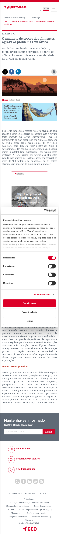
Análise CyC (35, 18)
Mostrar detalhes (42, 294)
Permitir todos (29, 303)
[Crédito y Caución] (15, 7)
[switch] (52, 266)
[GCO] (29, 530)
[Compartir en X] (5, 71)
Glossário (29, 520)
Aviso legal (28, 499)
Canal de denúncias (42, 506)
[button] (29, 112)
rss (42, 481)
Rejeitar (29, 321)
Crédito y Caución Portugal (15, 18)
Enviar (48, 431)
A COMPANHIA (15, 493)
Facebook (23, 481)
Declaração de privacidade (17, 506)
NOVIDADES (30, 493)
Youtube (36, 481)
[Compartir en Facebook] (12, 71)
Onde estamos (23, 448)
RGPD (11, 509)
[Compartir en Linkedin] (18, 71)
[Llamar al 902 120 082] (41, 9)
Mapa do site (16, 513)
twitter (17, 481)
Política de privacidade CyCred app (34, 509)
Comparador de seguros (28, 458)
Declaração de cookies (36, 513)
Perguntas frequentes (18, 517)
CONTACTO (42, 493)
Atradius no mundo (25, 469)
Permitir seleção (29, 312)
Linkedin (29, 481)
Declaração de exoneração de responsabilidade (29, 502)
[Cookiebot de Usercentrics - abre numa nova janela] (44, 211)
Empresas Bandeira (40, 517)
